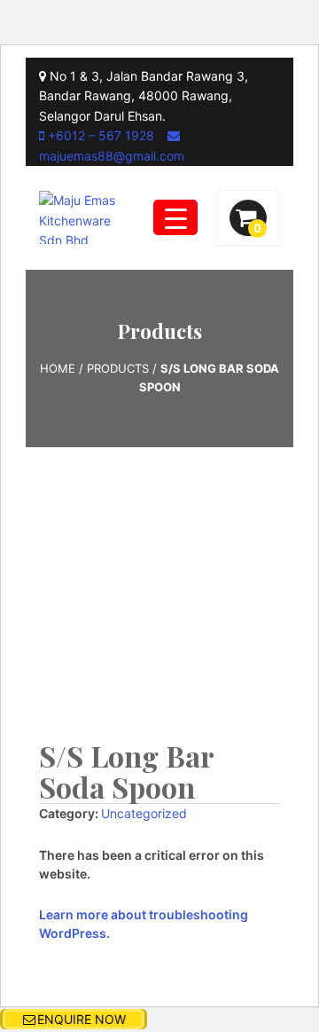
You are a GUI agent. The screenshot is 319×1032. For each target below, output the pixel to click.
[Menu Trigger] (175, 217)
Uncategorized (144, 813)
